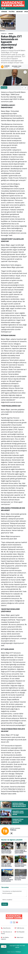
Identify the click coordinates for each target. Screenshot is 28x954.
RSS (4, 946)
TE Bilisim (13, 830)
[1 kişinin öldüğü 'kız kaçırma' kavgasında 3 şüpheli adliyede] (21, 845)
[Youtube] (17, 922)
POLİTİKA (11, 11)
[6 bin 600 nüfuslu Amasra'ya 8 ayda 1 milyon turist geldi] (7, 845)
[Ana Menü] (4, 8)
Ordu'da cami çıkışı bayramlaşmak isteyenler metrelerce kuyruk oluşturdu (7, 879)
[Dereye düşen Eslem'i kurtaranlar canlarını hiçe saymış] (21, 872)
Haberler (3, 33)
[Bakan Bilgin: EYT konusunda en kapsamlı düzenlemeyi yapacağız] (14, 77)
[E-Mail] (11, 833)
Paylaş (5, 87)
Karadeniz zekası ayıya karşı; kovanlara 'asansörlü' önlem (20, 865)
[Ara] (2, 8)
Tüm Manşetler (20, 932)
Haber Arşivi (20, 937)
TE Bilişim (18, 952)
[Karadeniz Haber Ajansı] (13, 3)
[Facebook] (11, 922)
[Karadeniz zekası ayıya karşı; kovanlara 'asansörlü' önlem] (21, 859)
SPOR (26, 11)
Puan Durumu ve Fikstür (6, 932)
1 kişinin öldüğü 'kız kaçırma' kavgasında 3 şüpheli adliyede (21, 852)
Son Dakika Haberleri (5, 938)
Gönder (4, 904)
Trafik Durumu (20, 928)
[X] (14, 922)
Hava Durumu (6, 928)
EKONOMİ (19, 11)
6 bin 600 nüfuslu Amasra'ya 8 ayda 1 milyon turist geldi (6, 852)
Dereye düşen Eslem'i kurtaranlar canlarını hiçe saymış (20, 878)
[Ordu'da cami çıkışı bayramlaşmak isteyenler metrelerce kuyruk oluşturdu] (7, 872)
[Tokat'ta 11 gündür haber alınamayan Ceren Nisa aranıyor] (7, 859)
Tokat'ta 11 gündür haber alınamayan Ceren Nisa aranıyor (6, 865)
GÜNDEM (4, 11)
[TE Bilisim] (5, 831)
